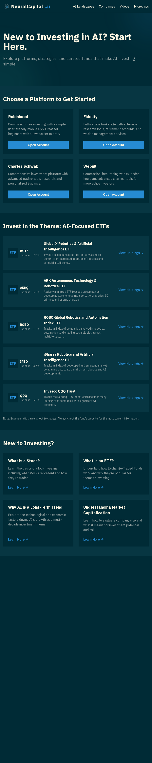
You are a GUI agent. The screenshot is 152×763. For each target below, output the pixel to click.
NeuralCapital (30, 6)
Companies (107, 6)
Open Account (38, 145)
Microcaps (141, 6)
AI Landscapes (83, 6)
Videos (124, 6)
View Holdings (129, 253)
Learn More (16, 487)
